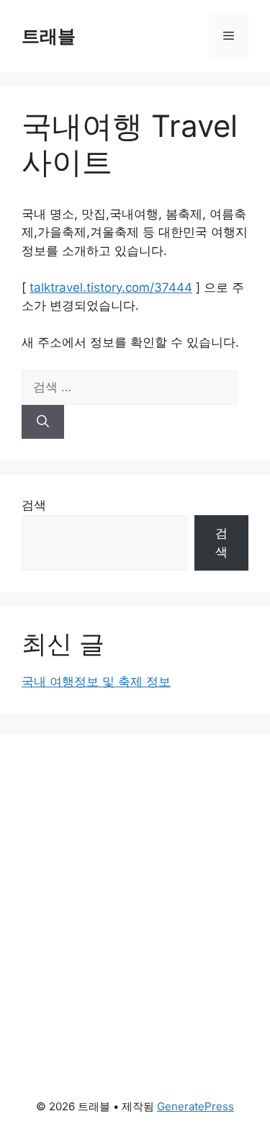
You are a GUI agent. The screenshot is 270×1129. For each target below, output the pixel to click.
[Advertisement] (135, 870)
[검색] (43, 422)
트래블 (49, 36)
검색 (34, 505)
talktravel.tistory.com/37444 (111, 287)
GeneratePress (195, 1106)
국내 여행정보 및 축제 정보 (96, 681)
